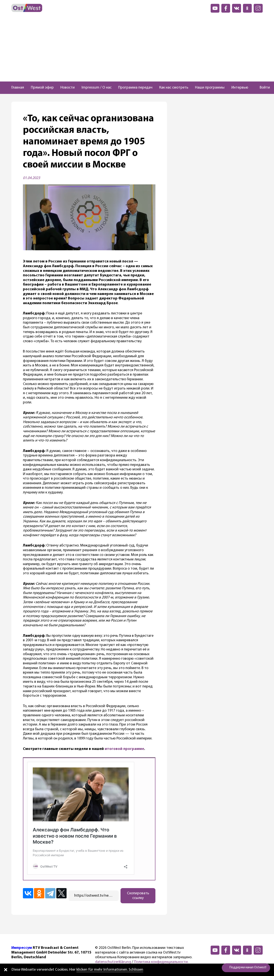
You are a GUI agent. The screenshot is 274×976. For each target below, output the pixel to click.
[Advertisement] (137, 49)
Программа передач (135, 88)
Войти (265, 88)
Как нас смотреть (173, 88)
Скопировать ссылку (138, 896)
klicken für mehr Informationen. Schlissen (109, 970)
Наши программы (210, 88)
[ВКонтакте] (28, 893)
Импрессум (21, 948)
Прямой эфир (42, 88)
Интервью (239, 88)
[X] (61, 893)
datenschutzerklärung (113, 962)
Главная (17, 88)
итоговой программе (124, 749)
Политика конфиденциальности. (161, 962)
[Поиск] (252, 87)
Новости (67, 88)
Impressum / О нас (97, 88)
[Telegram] (50, 893)
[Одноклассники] (39, 893)
